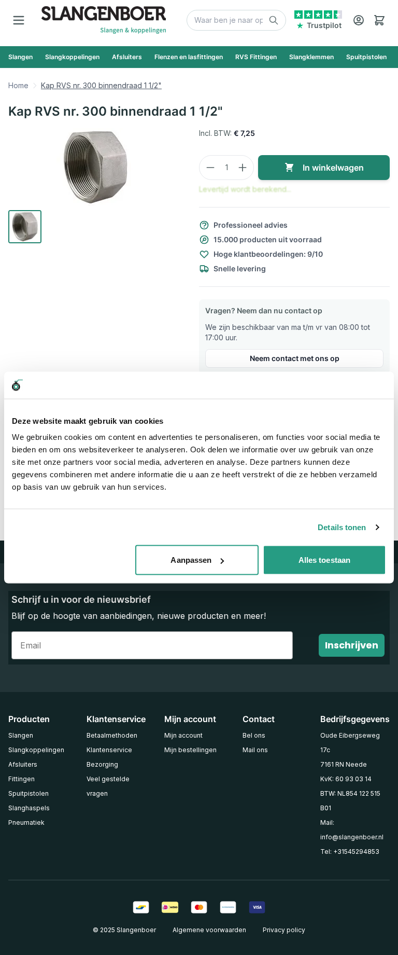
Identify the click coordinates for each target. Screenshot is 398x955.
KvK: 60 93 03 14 (346, 779)
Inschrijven (351, 645)
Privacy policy (284, 930)
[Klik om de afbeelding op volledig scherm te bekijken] (95, 167)
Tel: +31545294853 (349, 851)
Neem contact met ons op (294, 358)
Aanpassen (190, 560)
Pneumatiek (26, 822)
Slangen (20, 735)
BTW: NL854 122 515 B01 (350, 801)
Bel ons (254, 735)
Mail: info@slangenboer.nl (351, 830)
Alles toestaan (324, 560)
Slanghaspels (29, 808)
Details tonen (342, 526)
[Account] (358, 20)
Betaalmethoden (112, 735)
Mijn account (183, 735)
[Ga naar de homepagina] (103, 20)
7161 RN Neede (343, 764)
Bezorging (102, 764)
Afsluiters (22, 764)
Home (18, 85)
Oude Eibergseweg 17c (350, 742)
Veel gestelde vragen (108, 786)
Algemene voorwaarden (209, 930)
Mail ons (255, 750)
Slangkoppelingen (36, 750)
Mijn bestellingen (190, 750)
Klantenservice (109, 750)
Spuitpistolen (28, 793)
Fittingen (21, 779)
